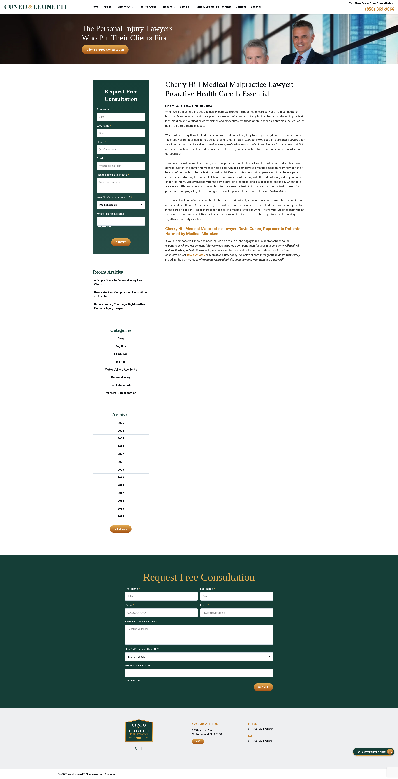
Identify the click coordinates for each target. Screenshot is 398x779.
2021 (121, 461)
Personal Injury (120, 377)
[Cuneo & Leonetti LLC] (35, 7)
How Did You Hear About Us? (114, 197)
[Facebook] (142, 748)
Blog (121, 338)
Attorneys (124, 6)
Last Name (104, 125)
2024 (121, 438)
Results (168, 6)
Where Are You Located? (111, 213)
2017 (121, 493)
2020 (121, 469)
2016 (121, 500)
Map (197, 741)
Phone (101, 142)
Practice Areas (147, 6)
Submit (121, 242)
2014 (121, 516)
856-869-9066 (196, 255)
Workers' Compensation (120, 392)
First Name (104, 109)
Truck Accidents (121, 385)
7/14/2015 (177, 106)
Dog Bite (120, 346)
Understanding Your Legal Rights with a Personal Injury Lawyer (119, 306)
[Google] (136, 748)
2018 (121, 485)
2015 (121, 508)
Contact (241, 6)
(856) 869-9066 (379, 9)
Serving (184, 6)
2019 (121, 477)
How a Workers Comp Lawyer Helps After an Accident (120, 294)
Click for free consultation (105, 49)
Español (256, 6)
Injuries (120, 361)
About (107, 6)
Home (95, 6)
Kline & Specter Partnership (213, 6)
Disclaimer (109, 774)
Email (101, 158)
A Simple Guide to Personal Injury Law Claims (118, 282)
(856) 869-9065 (260, 741)
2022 (121, 454)
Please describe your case (113, 174)
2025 (121, 430)
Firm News (206, 106)
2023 (121, 446)
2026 (121, 423)
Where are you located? (140, 665)
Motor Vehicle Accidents (121, 369)
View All (121, 529)
